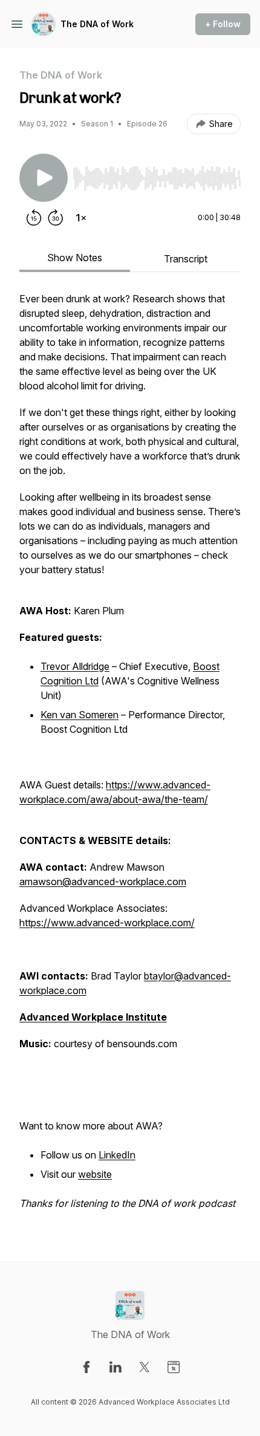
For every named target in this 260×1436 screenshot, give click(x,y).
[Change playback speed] (81, 217)
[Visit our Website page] (173, 1367)
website (95, 1174)
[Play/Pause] (43, 178)
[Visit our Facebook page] (86, 1367)
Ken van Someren (80, 715)
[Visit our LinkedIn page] (115, 1367)
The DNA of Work (97, 24)
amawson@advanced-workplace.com (102, 882)
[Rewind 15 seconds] (33, 217)
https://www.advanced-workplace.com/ (107, 923)
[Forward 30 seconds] (55, 217)
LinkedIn (117, 1155)
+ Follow (223, 24)
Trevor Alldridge (75, 666)
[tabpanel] (130, 757)
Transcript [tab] (185, 259)
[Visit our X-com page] (144, 1367)
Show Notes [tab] (74, 258)
